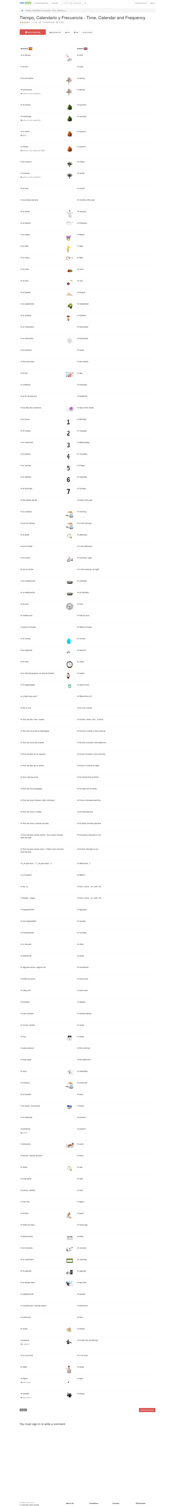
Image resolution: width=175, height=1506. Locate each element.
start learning (33, 32)
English (23, 1410)
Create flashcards (41, 3)
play (76, 32)
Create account (141, 3)
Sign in (152, 3)
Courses (55, 3)
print (68, 32)
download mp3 (56, 32)
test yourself (88, 32)
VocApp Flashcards (27, 1502)
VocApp (61, 22)
